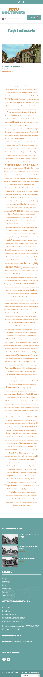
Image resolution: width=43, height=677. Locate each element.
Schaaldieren (27, 407)
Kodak (35, 277)
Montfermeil (12, 326)
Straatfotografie (10, 427)
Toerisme (23, 443)
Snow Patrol (9, 414)
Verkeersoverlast (31, 463)
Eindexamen (9, 194)
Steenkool (11, 423)
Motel (24, 332)
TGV (20, 440)
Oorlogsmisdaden (16, 349)
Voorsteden (17, 476)
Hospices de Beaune (24, 247)
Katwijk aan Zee (10, 277)
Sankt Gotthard (16, 407)
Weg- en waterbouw (31, 482)
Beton (26, 126)
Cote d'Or (32, 175)
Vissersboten (23, 472)
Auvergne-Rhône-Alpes (25, 109)
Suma (27, 430)
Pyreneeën (22, 378)
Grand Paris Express (19, 230)
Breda (25, 135)
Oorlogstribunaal (25, 349)
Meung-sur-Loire (10, 316)
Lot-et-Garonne (24, 300)
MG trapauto (24, 316)
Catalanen (20, 149)
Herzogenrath (10, 243)
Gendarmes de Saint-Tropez (21, 217)
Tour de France (30, 446)
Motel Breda (29, 332)
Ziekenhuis (36, 499)
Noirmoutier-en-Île (22, 342)
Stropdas (9, 430)
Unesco (28, 453)
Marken (19, 310)
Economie (10, 190)
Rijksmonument (33, 388)
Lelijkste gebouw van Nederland (14, 293)
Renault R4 (32, 384)
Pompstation (33, 367)
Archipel (35, 96)
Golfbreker (24, 224)
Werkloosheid (35, 486)
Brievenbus (35, 135)
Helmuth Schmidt (32, 240)
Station (7, 423)
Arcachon (20, 96)
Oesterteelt (8, 349)
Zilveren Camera (10, 502)
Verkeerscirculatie (12, 463)
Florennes (32, 204)
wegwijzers (20, 486)
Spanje (35, 414)
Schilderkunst (8, 410)
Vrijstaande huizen (25, 476)
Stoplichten (25, 423)
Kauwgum (18, 277)
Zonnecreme (26, 502)
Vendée (35, 456)
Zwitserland (33, 502)
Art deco (36, 99)
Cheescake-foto (10, 158)
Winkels (11, 492)
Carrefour (14, 149)
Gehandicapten (10, 217)
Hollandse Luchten (24, 243)
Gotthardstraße (17, 227)
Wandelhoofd (14, 479)
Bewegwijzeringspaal (10, 129)
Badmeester (18, 112)
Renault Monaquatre (23, 384)
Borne (19, 132)
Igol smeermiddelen (21, 257)
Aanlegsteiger (15, 86)
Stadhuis (16, 420)
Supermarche (32, 430)
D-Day (37, 178)
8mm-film (8, 86)
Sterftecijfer (18, 423)
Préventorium (11, 378)
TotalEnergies (19, 446)
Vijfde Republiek (27, 469)
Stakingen (21, 420)
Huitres (28, 253)
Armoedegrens (29, 99)
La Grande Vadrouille (21, 287)
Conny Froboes (35, 172)
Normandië (11, 345)
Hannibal (25, 236)
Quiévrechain (8, 381)
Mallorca (26, 306)
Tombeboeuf (30, 443)
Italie (35, 259)
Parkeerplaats (23, 355)
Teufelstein (15, 440)
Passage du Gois (18, 358)
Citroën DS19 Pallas (9, 168)
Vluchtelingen (33, 472)
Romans (14, 394)
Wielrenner (17, 489)
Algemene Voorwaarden (12, 621)
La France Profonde (22, 283)
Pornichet (11, 371)
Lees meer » (22, 540)
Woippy (16, 495)
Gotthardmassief (31, 224)
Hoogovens (16, 247)
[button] (32, 11)
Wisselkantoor (9, 495)
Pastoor (25, 358)
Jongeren (32, 271)
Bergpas (12, 126)
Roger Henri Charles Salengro (29, 391)
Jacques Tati (12, 263)
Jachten (7, 263)
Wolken (20, 495)
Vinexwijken (9, 472)
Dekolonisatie (18, 181)
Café (21, 145)
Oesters (37, 345)
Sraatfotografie (23, 417)
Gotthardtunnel (26, 227)
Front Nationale (14, 214)
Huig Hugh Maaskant (20, 253)
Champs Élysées (33, 152)
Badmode (26, 112)
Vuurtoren (33, 476)
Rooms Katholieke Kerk (13, 397)
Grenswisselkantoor (10, 234)
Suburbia (22, 430)
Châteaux (20, 162)
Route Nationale (26, 397)
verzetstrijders (11, 469)
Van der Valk (19, 456)
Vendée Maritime (13, 459)
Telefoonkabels (32, 437)
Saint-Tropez (24, 404)
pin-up (26, 365)
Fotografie (17, 210)
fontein (9, 207)
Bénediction (34, 142)
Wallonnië (8, 479)
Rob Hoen (6, 611)
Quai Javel (33, 378)
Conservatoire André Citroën (13, 175)
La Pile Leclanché (32, 287)
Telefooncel (24, 437)
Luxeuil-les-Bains (23, 303)
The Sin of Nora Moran (12, 443)
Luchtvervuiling (14, 303)
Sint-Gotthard (30, 410)
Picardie (18, 365)
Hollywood (10, 247)
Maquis (31, 306)
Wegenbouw (10, 485)
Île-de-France (26, 505)
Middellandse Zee (20, 319)
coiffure (23, 172)
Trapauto (24, 450)
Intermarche (16, 259)
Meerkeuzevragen (24, 313)
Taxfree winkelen (16, 437)
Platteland (17, 367)
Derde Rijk (34, 181)
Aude (32, 102)
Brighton (7, 139)
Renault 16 (14, 384)
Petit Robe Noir (9, 362)
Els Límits (35, 194)
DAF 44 (6, 181)
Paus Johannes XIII (32, 358)
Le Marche (26, 293)
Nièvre (15, 342)
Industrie (8, 260)
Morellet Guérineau (25, 329)
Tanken (28, 433)
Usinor (32, 453)
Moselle (20, 332)
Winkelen (33, 489)
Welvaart (27, 485)
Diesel (15, 184)
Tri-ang (29, 450)
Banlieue (13, 115)
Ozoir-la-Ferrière (27, 352)
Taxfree (9, 437)
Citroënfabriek (19, 168)
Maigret (13, 306)
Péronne (28, 378)
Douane (31, 184)
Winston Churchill (21, 492)
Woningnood (34, 495)
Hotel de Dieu (15, 250)
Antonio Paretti (13, 96)
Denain (28, 181)
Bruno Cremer (27, 139)
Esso (19, 198)
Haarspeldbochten (34, 234)
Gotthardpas (9, 227)
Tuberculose (35, 450)
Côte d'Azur (13, 178)
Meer (18, 313)
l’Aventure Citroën (33, 303)
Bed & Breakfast (16, 119)
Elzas (6, 198)
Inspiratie (6, 607)
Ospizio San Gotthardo (16, 352)
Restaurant (12, 387)
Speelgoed (9, 417)
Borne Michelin (25, 132)
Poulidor (18, 374)
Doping (26, 184)
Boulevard (34, 132)
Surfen (20, 433)
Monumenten (30, 326)
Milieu (9, 323)
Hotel (8, 250)
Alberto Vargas (17, 89)
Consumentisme (25, 175)
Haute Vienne (11, 239)
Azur (9, 112)
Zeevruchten (29, 499)
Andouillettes (25, 92)
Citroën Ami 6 (32, 162)
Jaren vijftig (31, 263)
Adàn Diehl (31, 86)
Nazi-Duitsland (9, 342)
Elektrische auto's (17, 194)
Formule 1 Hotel (28, 207)
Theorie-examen (26, 440)
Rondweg (36, 394)
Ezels (32, 201)
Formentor (14, 207)
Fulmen (23, 214)
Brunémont (35, 139)
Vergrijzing (31, 459)
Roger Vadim (7, 394)
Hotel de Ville (23, 250)
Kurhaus (11, 280)
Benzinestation (20, 122)
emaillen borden (12, 198)
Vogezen (10, 475)
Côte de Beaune (21, 178)
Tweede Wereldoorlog (17, 452)
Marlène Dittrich (25, 310)
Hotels (12, 253)
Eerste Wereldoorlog (27, 191)
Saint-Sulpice (10, 404)
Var (26, 456)
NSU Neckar (24, 345)
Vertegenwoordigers (27, 466)
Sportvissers (15, 417)
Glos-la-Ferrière (13, 223)
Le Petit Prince (22, 297)
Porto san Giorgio (18, 371)
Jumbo (26, 274)
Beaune (9, 119)
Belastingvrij (8, 122)
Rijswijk (13, 391)
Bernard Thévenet (19, 126)
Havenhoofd (24, 240)
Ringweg (18, 391)
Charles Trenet (32, 155)
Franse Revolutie (34, 211)
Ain (36, 86)
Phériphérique (12, 365)
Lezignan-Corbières (31, 297)
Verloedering (17, 466)
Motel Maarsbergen (18, 336)
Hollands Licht (33, 243)
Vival (28, 472)
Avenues (34, 109)
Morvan (15, 332)
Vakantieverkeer (9, 456)
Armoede (22, 99)
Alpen (35, 89)
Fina (28, 204)
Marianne (35, 306)
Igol (14, 257)
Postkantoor (10, 374)
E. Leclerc (28, 188)
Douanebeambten (9, 188)
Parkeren (34, 355)
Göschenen (25, 234)
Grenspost (29, 230)
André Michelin (33, 92)
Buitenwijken (17, 142)
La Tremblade (13, 290)
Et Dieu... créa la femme (26, 198)
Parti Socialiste (10, 358)
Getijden (35, 221)
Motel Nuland (28, 336)
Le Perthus (14, 297)
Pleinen (25, 367)
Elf (23, 194)
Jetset (19, 271)
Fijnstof (23, 204)
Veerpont (29, 456)
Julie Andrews (20, 274)
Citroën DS (12, 164)
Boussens (16, 135)
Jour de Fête (12, 274)
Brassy (21, 135)
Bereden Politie (34, 122)
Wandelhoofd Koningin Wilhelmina (28, 479)
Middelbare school (10, 319)
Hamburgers (8, 237)
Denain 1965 (11, 66)
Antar (6, 96)
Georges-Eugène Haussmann (19, 221)
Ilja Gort (34, 257)
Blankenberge (32, 128)
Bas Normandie (22, 116)
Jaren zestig (13, 266)
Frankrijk (6, 582)
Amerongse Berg (16, 92)
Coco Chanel (17, 172)
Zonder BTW (19, 502)
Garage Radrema (30, 214)
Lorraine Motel (9, 300)
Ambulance (9, 92)
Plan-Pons (8, 367)
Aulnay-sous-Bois (16, 106)
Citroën (25, 162)
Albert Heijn (9, 89)
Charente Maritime (12, 155)
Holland (16, 243)
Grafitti (11, 230)
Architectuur (12, 99)
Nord (29, 342)
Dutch (6, 19)
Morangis (17, 329)
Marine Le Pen (10, 309)
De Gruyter (12, 181)
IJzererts (29, 257)
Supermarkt (12, 433)
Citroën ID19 (29, 168)
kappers (36, 274)
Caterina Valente (27, 149)
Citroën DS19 (29, 164)
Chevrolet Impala (19, 158)
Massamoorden (12, 313)
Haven (19, 240)
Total (14, 446)
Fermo (17, 204)
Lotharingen (32, 300)
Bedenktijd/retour (10, 614)
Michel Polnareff (33, 316)
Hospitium (33, 247)
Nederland (6, 588)
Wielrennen (10, 489)
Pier (22, 364)
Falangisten (13, 204)
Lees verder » (7, 71)
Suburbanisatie (16, 430)
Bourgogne (9, 135)
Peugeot (21, 362)
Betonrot (30, 126)
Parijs (34, 351)
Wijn (22, 489)
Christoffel (27, 158)
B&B (13, 112)
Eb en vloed (35, 188)
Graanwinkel (33, 227)
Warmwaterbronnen (11, 482)
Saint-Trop (18, 404)
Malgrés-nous (19, 306)
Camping (31, 145)
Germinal (29, 221)
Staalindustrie (10, 420)
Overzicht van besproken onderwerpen (17, 641)
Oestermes (31, 345)
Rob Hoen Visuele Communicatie (28, 672)
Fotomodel (26, 211)
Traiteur (19, 450)
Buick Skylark (9, 142)
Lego (35, 290)
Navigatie (35, 339)
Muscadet (16, 339)
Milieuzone (16, 322)
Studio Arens (7, 672)
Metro (36, 313)
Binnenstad (23, 129)
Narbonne (29, 339)
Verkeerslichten (22, 463)
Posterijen (32, 371)
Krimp (7, 280)
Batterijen (29, 116)
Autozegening (15, 109)
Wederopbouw (21, 482)
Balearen (7, 116)
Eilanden (35, 191)
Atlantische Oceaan (23, 102)
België (4, 578)
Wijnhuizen (27, 489)
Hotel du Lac (31, 250)
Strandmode (18, 427)
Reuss (21, 388)
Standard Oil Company (31, 420)
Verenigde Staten (23, 459)
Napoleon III (23, 339)
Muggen (34, 336)
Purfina (17, 378)
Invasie (23, 260)
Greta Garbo (18, 234)
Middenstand (28, 319)
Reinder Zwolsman (26, 381)
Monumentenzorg (9, 329)
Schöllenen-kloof (16, 410)
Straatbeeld (33, 423)
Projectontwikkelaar (26, 374)
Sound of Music (17, 414)
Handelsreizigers (16, 237)
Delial (24, 181)
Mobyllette (32, 323)
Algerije (24, 89)
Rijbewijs (25, 388)
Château (15, 162)
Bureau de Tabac (26, 142)
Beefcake (23, 119)
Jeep (36, 267)
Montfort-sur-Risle (21, 326)
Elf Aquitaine (28, 194)
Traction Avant (11, 449)
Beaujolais (35, 116)
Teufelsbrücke (8, 440)
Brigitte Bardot (16, 138)
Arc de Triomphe (28, 96)
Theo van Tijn (35, 440)
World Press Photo (20, 499)
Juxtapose (30, 274)
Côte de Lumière (30, 178)
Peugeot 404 (28, 361)
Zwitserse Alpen (17, 505)
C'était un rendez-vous (12, 145)
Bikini (18, 129)
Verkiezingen (10, 466)
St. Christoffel (33, 417)
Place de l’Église (33, 365)
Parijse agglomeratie (10, 355)
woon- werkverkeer (9, 499)
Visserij (16, 472)
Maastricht (8, 306)
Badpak (33, 112)
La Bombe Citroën (27, 280)
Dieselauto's (20, 184)
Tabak (24, 433)
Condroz (28, 172)
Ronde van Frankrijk (25, 393)
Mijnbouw (35, 319)
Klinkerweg (30, 277)
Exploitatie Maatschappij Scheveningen (20, 201)
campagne (26, 145)
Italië (4, 585)
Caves (11, 152)
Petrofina (16, 362)
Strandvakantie (29, 426)
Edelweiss (18, 191)
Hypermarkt (9, 257)
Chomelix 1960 (27, 558)
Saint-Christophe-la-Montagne (20, 401)
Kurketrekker (18, 280)
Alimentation (29, 89)
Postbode (26, 371)
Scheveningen (35, 407)
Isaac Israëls (29, 260)
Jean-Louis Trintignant (29, 267)
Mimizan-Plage (25, 323)
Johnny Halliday (25, 271)
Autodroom (31, 106)
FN (36, 204)
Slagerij (36, 410)
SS (28, 417)
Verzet (34, 466)
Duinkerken (18, 188)
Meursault (18, 316)
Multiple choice (10, 339)
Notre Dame (17, 345)
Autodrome (24, 106)
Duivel (23, 188)
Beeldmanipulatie (31, 119)
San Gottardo (7, 407)
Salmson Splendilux (33, 404)
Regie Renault (16, 381)
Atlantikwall (9, 102)
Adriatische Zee (23, 86)
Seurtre (24, 410)
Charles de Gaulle (23, 155)
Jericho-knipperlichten (11, 271)
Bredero (29, 135)
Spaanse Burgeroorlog (27, 414)
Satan (22, 407)
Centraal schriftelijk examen (21, 152)
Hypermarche (34, 253)
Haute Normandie (34, 237)
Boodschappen (11, 132)
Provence (34, 374)
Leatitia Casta (21, 290)
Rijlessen (8, 391)
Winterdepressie (31, 492)
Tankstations (34, 433)
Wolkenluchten (26, 495)
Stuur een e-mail (14, 626)
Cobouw (11, 172)
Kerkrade (23, 277)
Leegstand (29, 289)
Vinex (34, 469)
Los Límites (16, 300)
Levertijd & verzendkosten (13, 618)
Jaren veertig (19, 263)
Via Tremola (19, 469)
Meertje (32, 313)
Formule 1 (20, 207)
